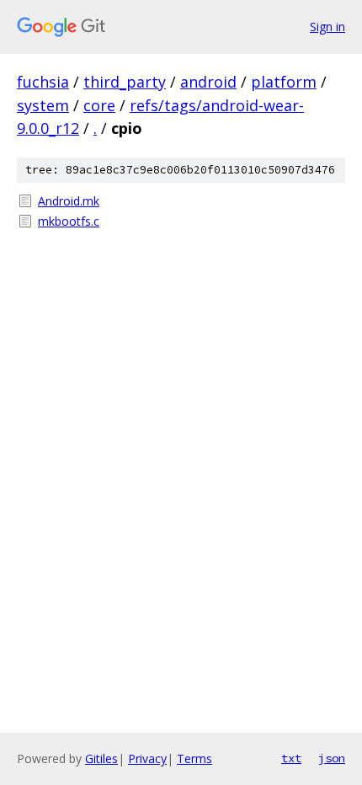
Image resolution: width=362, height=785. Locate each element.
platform (284, 82)
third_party (124, 82)
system (43, 105)
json (331, 758)
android (208, 82)
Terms (194, 758)
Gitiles (101, 758)
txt (291, 758)
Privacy (147, 758)
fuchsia (43, 82)
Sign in (327, 27)
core (99, 105)
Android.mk (68, 201)
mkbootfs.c (68, 221)
